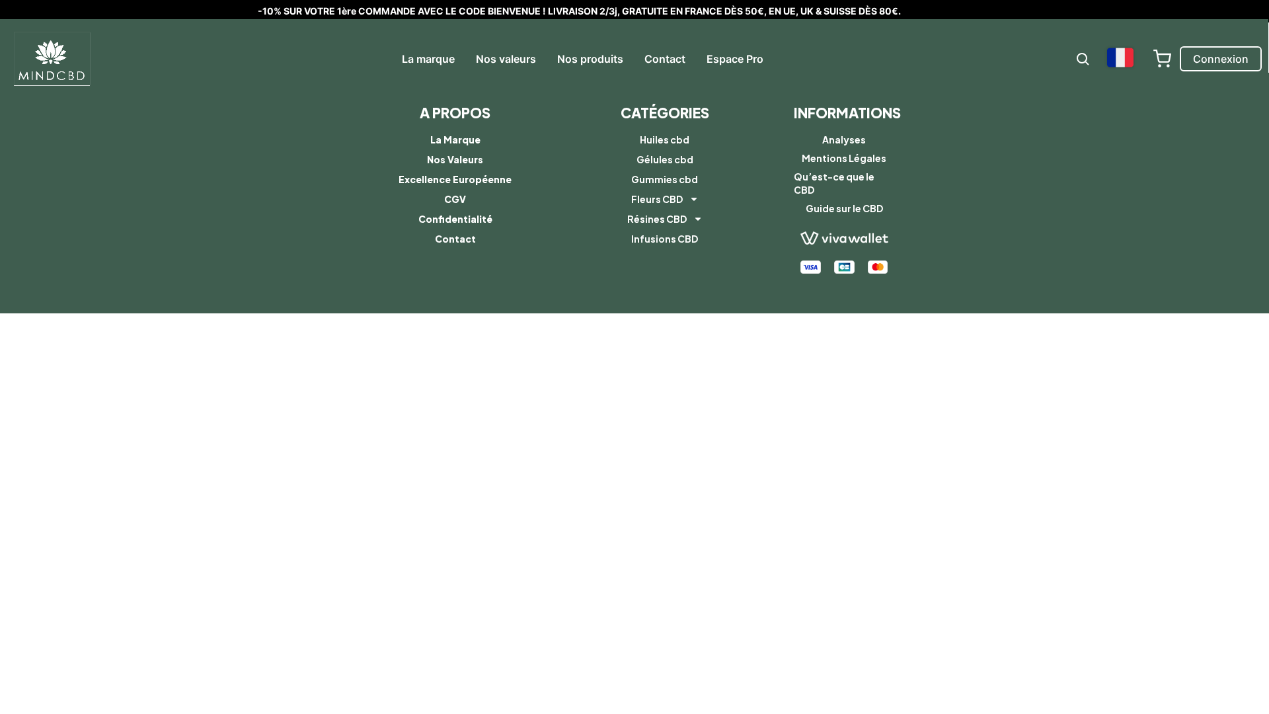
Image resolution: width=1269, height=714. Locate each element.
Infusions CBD (664, 239)
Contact (664, 58)
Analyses (844, 139)
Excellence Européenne (455, 179)
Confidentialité (455, 219)
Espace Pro (735, 58)
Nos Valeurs (455, 159)
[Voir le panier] (1162, 59)
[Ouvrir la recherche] (1082, 59)
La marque (428, 58)
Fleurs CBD (657, 199)
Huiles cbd (664, 139)
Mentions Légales (844, 158)
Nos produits (590, 58)
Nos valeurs (506, 58)
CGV (455, 199)
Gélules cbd (664, 159)
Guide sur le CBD (844, 208)
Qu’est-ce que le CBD (834, 183)
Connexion (1221, 58)
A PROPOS (455, 113)
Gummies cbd (664, 179)
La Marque (455, 139)
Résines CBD (657, 219)
